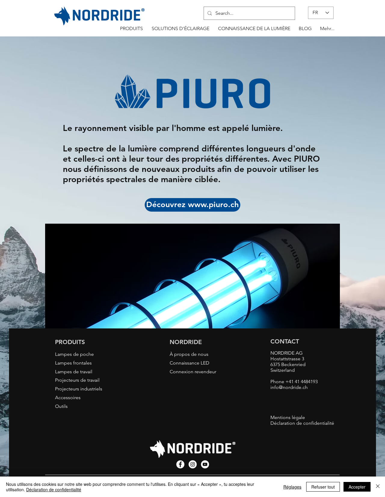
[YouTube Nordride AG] (205, 464)
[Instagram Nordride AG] (193, 464)
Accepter (357, 487)
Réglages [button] (292, 487)
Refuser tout (323, 487)
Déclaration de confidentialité (53, 489)
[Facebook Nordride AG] (180, 464)
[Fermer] (377, 486)
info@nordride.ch (289, 387)
